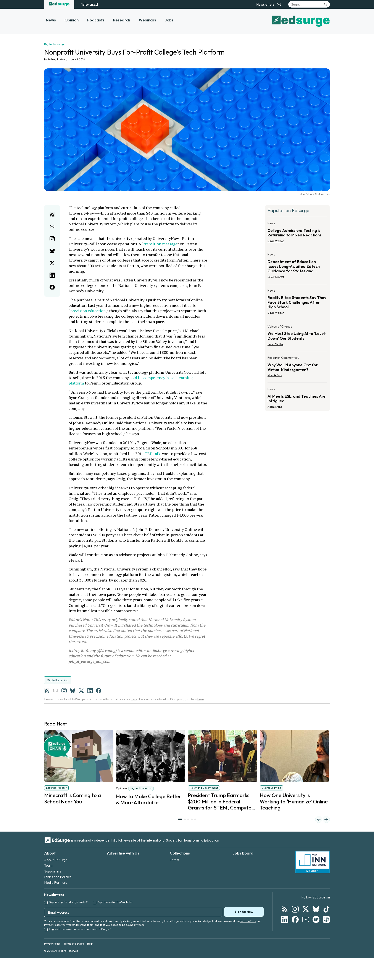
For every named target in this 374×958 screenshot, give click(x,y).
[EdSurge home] (59, 4)
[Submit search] (325, 4)
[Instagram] (64, 690)
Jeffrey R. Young (57, 59)
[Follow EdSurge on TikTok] (326, 909)
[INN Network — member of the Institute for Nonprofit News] (312, 862)
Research (121, 20)
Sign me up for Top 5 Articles (115, 902)
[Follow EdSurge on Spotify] (316, 919)
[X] (81, 690)
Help (90, 943)
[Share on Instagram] (52, 238)
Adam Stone (275, 406)
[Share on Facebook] (52, 287)
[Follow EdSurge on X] (305, 909)
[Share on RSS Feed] (52, 214)
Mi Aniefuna (275, 375)
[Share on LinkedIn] (52, 275)
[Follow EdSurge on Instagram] (295, 909)
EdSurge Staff (276, 276)
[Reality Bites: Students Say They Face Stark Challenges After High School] (297, 303)
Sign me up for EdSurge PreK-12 (68, 902)
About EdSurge (55, 860)
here (134, 699)
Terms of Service (74, 943)
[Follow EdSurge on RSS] (284, 909)
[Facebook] (98, 690)
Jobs (169, 20)
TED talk (152, 453)
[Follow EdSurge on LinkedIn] (284, 919)
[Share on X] (52, 263)
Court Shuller (275, 344)
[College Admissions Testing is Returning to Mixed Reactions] (297, 233)
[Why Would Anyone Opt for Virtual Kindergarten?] (297, 368)
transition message (160, 243)
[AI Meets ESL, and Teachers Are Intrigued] (297, 396)
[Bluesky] (72, 690)
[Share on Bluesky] (52, 251)
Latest (174, 860)
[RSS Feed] (46, 690)
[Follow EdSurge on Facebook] (295, 919)
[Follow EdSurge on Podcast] (326, 919)
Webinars (147, 20)
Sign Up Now (244, 912)
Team (48, 865)
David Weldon (276, 240)
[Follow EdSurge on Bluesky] (316, 909)
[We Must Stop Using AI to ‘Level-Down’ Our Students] (297, 337)
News (51, 20)
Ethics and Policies (57, 877)
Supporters (52, 871)
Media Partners (55, 882)
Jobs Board (242, 853)
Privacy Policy (52, 924)
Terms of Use (248, 921)
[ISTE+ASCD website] (89, 4)
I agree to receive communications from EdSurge (80, 929)
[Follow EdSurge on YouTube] (305, 919)
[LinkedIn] (90, 690)
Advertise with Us (123, 853)
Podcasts (95, 20)
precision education (88, 310)
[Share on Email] (52, 226)
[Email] (55, 690)
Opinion (71, 20)
